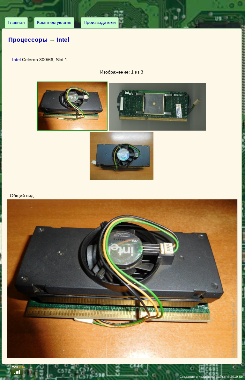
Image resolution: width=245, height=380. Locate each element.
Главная (16, 22)
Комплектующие (54, 22)
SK (241, 376)
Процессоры (28, 39)
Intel (63, 39)
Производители (100, 22)
